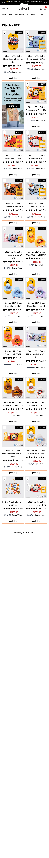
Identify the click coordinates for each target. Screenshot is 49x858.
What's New (7, 14)
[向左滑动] (3, 2)
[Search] (8, 8)
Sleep (41, 14)
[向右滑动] (46, 2)
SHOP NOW (13, 106)
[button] (4, 33)
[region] (24, 2)
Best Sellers (19, 14)
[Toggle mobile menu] (3, 8)
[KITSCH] (24, 8)
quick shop (13, 78)
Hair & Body (31, 14)
